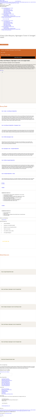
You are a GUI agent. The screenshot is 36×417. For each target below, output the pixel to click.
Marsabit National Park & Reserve (7, 380)
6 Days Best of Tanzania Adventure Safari (8, 359)
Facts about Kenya (4, 390)
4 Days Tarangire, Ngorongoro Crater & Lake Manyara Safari (11, 306)
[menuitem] (7, 8)
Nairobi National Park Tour (6, 382)
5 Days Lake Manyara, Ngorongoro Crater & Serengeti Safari (11, 324)
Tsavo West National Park (6, 384)
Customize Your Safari (4, 44)
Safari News (4, 393)
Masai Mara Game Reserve (6, 379)
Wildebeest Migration (5, 391)
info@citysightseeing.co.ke (4, 1)
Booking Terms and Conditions (4, 371)
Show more (1, 70)
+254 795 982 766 (18, 1)
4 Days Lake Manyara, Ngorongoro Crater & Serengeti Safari (11, 289)
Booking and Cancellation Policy (7, 389)
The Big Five (4, 392)
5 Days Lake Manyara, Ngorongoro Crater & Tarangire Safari (11, 341)
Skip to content (2, 0)
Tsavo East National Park (5, 381)
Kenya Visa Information (5, 388)
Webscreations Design (8, 413)
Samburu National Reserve (6, 385)
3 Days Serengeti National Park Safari (7, 271)
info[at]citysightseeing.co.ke (6, 405)
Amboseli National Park (5, 378)
